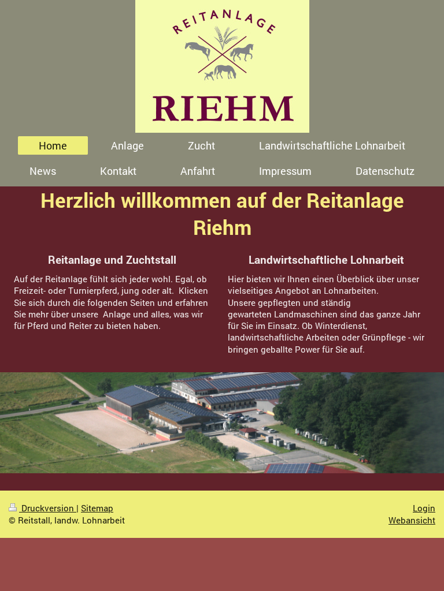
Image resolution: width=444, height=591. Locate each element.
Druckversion (47, 508)
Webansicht (411, 520)
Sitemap (97, 508)
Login (424, 508)
